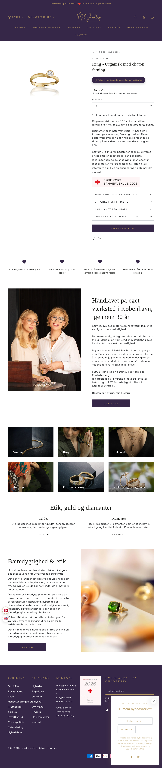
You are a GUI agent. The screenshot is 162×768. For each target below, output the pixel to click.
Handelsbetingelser (20, 701)
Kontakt (36, 722)
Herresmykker (40, 717)
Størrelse (97, 99)
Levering (113, 93)
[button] (136, 17)
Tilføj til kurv (123, 228)
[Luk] (153, 701)
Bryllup (36, 712)
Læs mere (111, 403)
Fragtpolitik (15, 707)
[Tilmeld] (152, 690)
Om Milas (14, 686)
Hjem (94, 52)
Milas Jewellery (101, 58)
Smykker (37, 701)
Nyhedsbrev (15, 732)
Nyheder (37, 686)
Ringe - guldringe (108, 52)
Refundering (15, 727)
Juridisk (12, 712)
